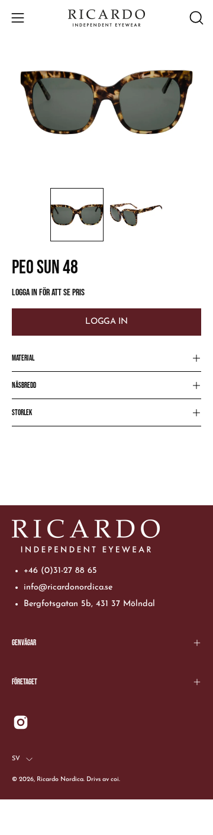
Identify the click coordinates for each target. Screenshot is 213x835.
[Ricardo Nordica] (106, 18)
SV (16, 759)
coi (115, 779)
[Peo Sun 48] (77, 214)
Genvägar (24, 643)
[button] (195, 17)
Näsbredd (24, 385)
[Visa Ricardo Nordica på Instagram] (21, 722)
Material (23, 358)
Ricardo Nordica (60, 779)
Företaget (24, 682)
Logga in (106, 321)
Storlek (22, 413)
